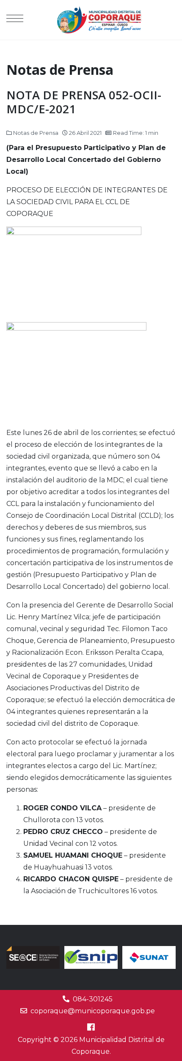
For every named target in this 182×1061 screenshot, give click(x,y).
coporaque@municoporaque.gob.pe (92, 1011)
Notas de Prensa (35, 132)
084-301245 (93, 999)
